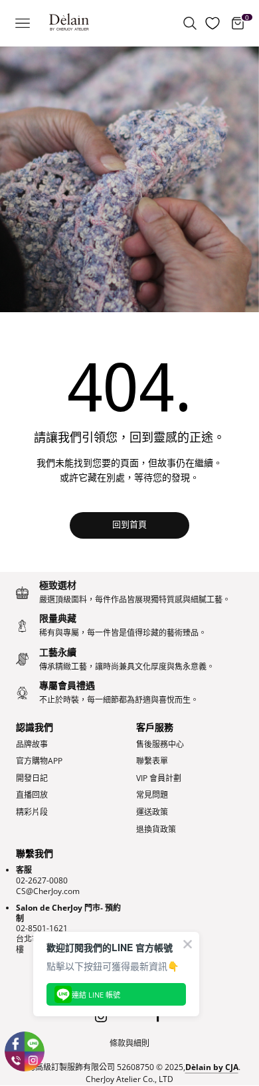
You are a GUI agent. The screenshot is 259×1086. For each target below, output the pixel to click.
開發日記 (32, 778)
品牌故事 (32, 744)
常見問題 (152, 795)
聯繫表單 (152, 761)
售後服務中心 (160, 744)
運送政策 (152, 812)
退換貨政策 (156, 829)
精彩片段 (32, 812)
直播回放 (32, 795)
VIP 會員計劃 (158, 778)
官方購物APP (39, 761)
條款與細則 (129, 1043)
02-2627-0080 (42, 880)
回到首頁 (129, 525)
